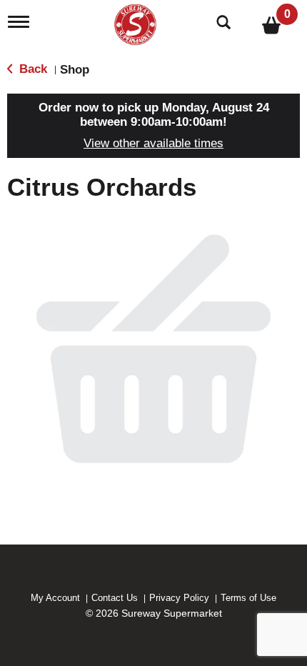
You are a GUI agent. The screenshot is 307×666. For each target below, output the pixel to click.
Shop (74, 69)
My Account (55, 597)
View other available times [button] (153, 143)
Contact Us (114, 597)
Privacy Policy (179, 597)
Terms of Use (248, 597)
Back (31, 69)
